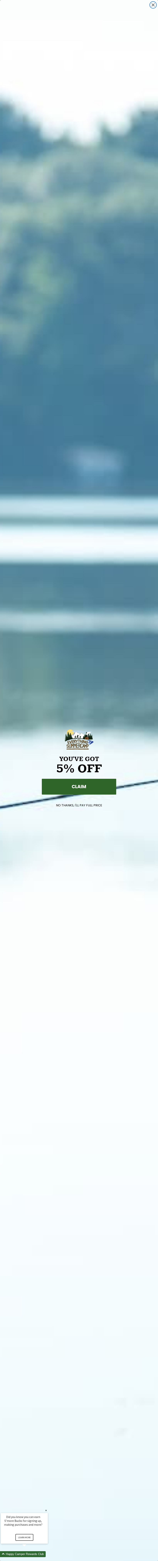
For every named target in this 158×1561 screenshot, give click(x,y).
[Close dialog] (153, 5)
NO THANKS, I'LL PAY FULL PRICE (79, 805)
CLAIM (79, 786)
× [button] (46, 1510)
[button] (29, 1554)
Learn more (24, 1537)
